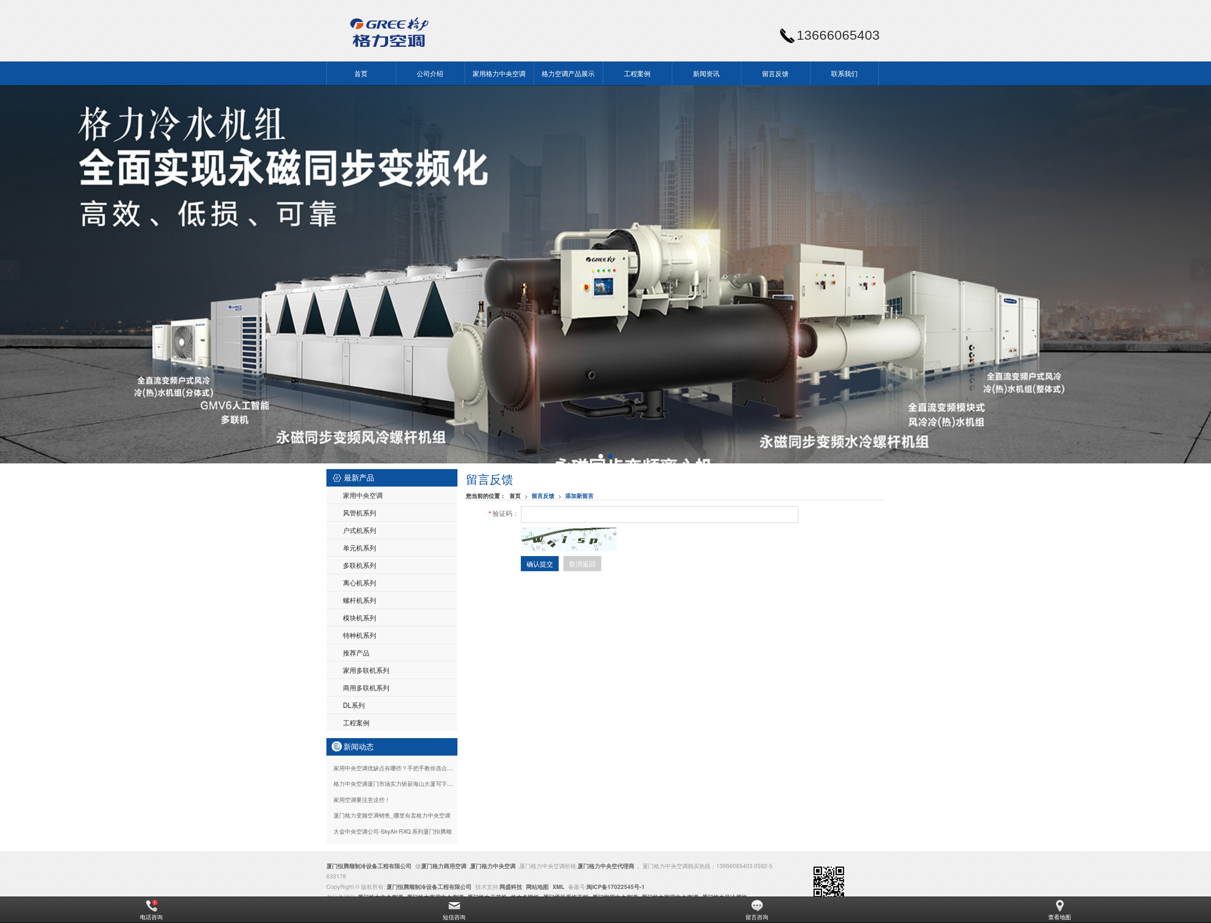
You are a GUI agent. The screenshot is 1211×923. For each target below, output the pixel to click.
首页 (361, 73)
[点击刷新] (568, 539)
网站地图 (537, 886)
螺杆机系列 (359, 600)
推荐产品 (356, 652)
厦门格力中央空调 (493, 866)
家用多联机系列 (366, 670)
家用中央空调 (363, 495)
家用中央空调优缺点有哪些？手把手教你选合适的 (395, 768)
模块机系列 (359, 617)
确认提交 (540, 563)
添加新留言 (579, 495)
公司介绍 (430, 73)
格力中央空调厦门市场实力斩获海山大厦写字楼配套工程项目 (410, 783)
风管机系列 (359, 512)
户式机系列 (359, 530)
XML (558, 886)
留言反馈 (775, 73)
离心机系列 (359, 582)
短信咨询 (454, 917)
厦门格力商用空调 (443, 866)
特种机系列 (359, 635)
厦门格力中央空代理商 (606, 866)
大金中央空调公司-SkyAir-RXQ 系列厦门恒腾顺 (392, 831)
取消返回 (582, 563)
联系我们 (844, 73)
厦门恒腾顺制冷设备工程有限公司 (369, 866)
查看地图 (1059, 917)
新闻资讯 (706, 73)
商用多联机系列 (366, 687)
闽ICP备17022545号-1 (616, 886)
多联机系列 (359, 565)
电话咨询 (151, 917)
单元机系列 (359, 547)
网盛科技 (511, 886)
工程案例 (637, 73)
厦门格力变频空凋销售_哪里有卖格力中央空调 (391, 815)
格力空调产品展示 (568, 73)
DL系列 (354, 705)
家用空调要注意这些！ (361, 799)
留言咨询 (757, 917)
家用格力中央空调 (499, 73)
